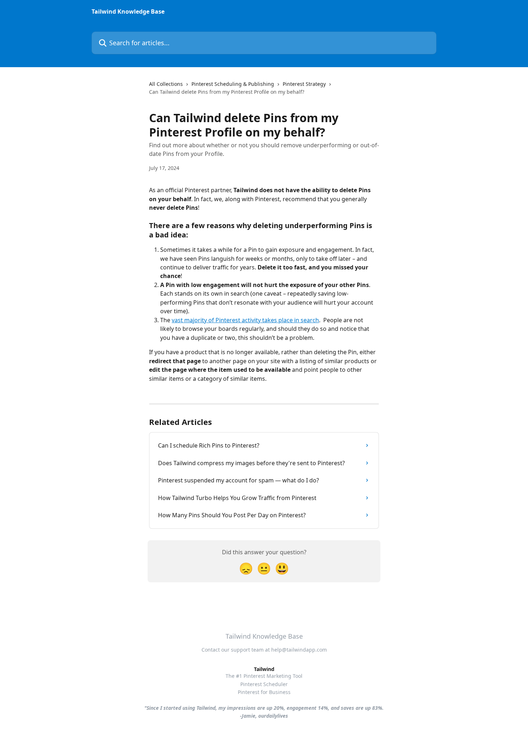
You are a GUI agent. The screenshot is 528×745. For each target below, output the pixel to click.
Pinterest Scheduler (264, 684)
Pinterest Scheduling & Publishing (232, 83)
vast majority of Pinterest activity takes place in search (245, 320)
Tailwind (264, 669)
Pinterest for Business (264, 692)
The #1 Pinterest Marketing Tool (264, 675)
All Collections (166, 83)
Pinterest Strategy (304, 83)
